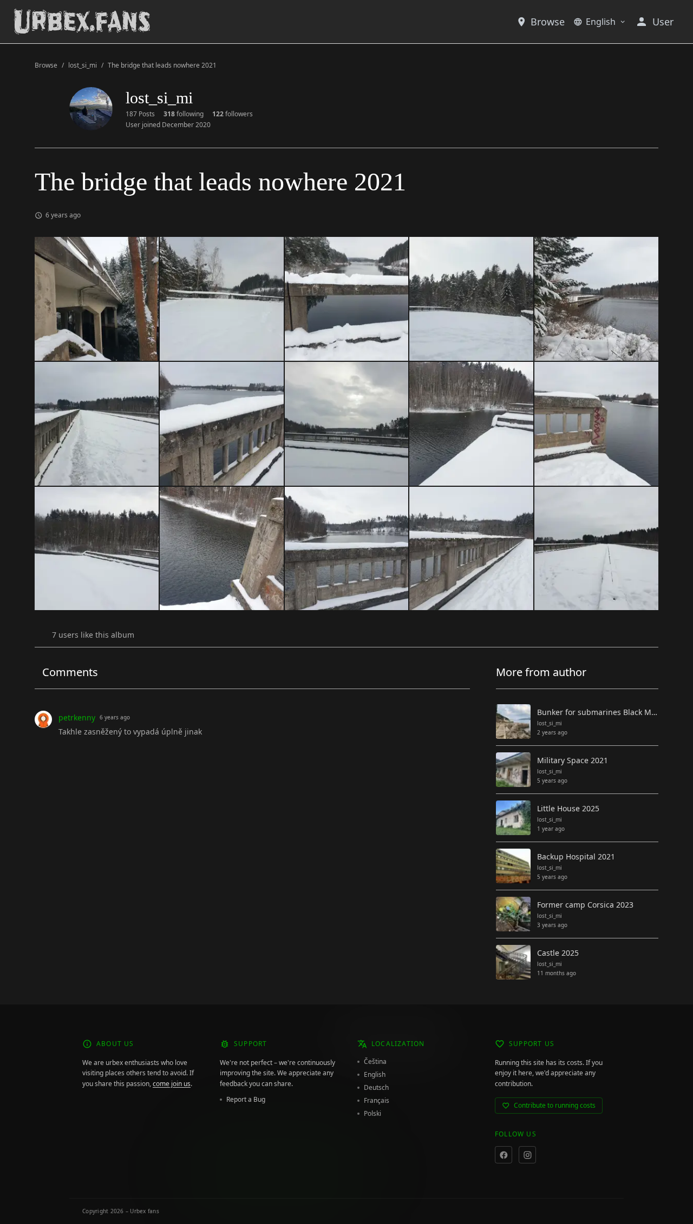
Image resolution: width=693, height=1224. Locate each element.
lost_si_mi (82, 65)
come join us (172, 1083)
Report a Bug (245, 1099)
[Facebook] (503, 1154)
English (601, 22)
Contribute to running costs (555, 1105)
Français (376, 1100)
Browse (548, 21)
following (184, 114)
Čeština (375, 1061)
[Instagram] (527, 1154)
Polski (372, 1113)
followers (232, 114)
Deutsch (376, 1087)
